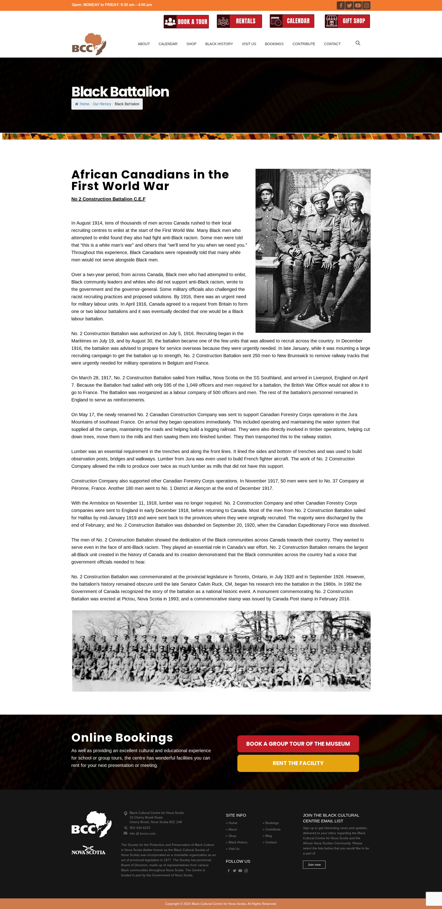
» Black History (236, 842)
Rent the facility (298, 763)
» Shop (231, 836)
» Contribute (272, 829)
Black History (219, 44)
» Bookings (271, 823)
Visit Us (249, 44)
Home (84, 104)
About (144, 44)
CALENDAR (168, 44)
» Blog (267, 836)
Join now (314, 864)
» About (231, 829)
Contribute (304, 44)
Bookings (274, 44)
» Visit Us (232, 849)
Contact (332, 44)
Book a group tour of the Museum (298, 744)
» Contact (270, 842)
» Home (231, 823)
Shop (191, 44)
